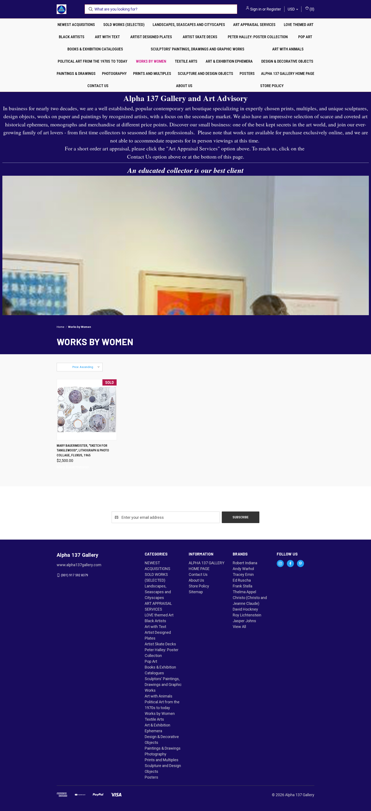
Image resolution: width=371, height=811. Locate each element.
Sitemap (196, 592)
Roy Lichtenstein (247, 615)
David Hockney (245, 609)
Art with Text (107, 37)
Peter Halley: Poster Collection (258, 37)
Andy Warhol (243, 568)
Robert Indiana (245, 563)
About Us (184, 85)
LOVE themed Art (298, 24)
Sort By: (64, 367)
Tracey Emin (243, 574)
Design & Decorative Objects (287, 61)
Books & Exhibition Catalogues (95, 49)
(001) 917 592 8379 (74, 575)
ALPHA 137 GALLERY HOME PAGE (287, 73)
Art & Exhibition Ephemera (229, 61)
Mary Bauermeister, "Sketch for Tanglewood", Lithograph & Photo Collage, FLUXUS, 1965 (83, 450)
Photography (114, 73)
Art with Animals (288, 49)
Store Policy (272, 85)
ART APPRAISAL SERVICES (254, 24)
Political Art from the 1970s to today (92, 61)
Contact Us (97, 85)
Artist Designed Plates (151, 37)
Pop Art (305, 37)
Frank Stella (242, 586)
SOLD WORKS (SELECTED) (123, 24)
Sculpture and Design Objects (205, 73)
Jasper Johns (244, 621)
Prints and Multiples (152, 73)
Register (274, 9)
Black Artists (71, 37)
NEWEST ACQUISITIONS (76, 24)
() (311, 9)
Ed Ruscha (242, 580)
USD (292, 9)
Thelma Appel (244, 592)
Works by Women (151, 61)
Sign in (256, 9)
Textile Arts (186, 61)
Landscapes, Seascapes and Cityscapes (189, 24)
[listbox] (87, 367)
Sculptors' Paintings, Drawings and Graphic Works (197, 49)
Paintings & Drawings (76, 73)
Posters (247, 73)
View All (239, 626)
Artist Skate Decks (200, 37)
